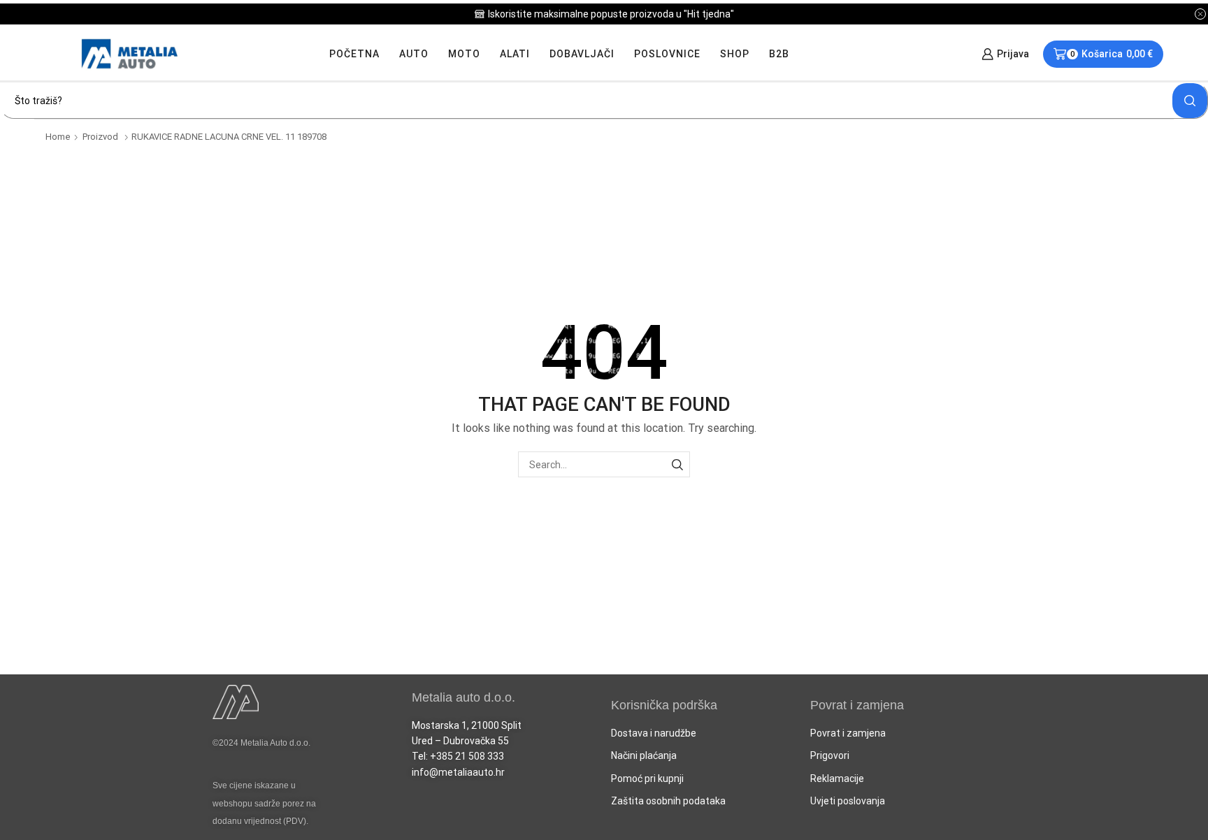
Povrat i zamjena (848, 733)
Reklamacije (837, 778)
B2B (779, 53)
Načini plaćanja (644, 755)
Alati (515, 53)
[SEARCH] (677, 464)
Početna (354, 53)
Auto (414, 53)
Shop (734, 53)
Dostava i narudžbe (653, 733)
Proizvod (100, 136)
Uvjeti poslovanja (847, 800)
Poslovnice (667, 53)
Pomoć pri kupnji (647, 778)
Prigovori (829, 755)
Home (58, 136)
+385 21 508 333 (467, 756)
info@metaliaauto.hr (458, 772)
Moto (464, 53)
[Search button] (1189, 100)
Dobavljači (581, 53)
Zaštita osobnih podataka (668, 800)
